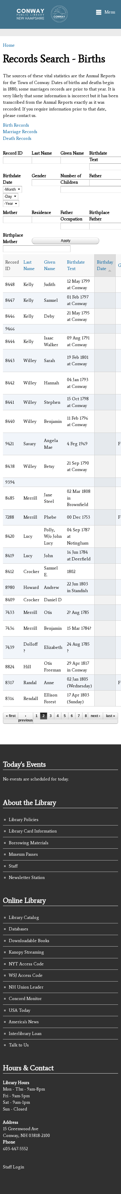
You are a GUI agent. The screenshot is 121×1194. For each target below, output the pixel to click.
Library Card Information (33, 831)
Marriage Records (20, 131)
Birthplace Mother (13, 238)
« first (11, 716)
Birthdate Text (98, 156)
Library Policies (23, 819)
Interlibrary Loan (25, 1033)
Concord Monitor (25, 998)
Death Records (17, 138)
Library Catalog (24, 917)
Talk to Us (19, 1045)
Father (95, 175)
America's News (24, 1021)
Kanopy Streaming (26, 952)
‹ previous (25, 718)
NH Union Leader (26, 987)
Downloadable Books (29, 940)
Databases (18, 929)
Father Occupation (71, 216)
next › (95, 716)
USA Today (19, 1010)
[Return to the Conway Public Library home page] (40, 19)
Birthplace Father (99, 216)
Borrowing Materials (28, 842)
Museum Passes (23, 854)
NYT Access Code (26, 964)
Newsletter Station (27, 877)
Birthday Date (105, 265)
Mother (10, 212)
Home (9, 45)
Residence (41, 212)
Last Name (42, 153)
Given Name (72, 153)
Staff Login (13, 1167)
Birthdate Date (12, 179)
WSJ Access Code (26, 975)
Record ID (13, 153)
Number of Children (70, 179)
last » (110, 716)
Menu (110, 12)
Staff (13, 866)
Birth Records (16, 125)
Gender (39, 175)
